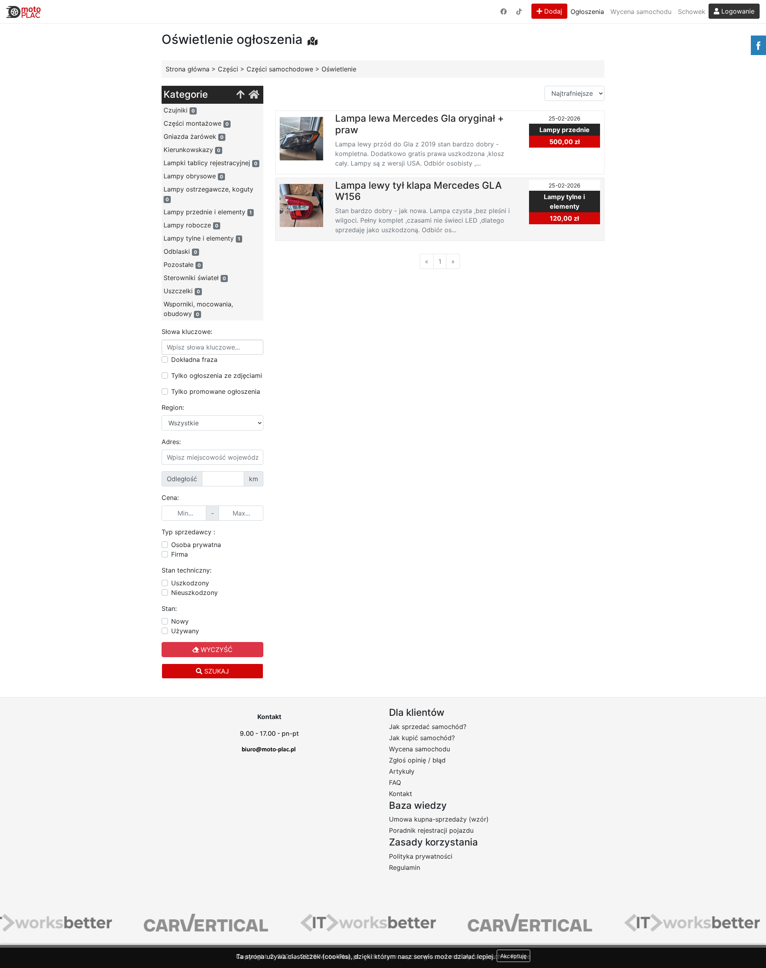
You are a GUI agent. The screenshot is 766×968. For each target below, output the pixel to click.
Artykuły (402, 771)
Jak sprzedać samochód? (427, 727)
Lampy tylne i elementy (202, 238)
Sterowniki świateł (195, 278)
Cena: (170, 498)
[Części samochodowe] (240, 95)
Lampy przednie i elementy (208, 212)
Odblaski (180, 251)
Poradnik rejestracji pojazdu (431, 830)
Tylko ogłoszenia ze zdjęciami (216, 375)
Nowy (180, 621)
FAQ (395, 782)
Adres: (171, 442)
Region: (173, 407)
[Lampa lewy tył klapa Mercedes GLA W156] (301, 205)
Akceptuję (513, 955)
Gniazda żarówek (193, 136)
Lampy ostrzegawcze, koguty (208, 193)
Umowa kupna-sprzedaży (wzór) (439, 819)
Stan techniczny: (186, 570)
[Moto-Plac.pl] (23, 11)
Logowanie (736, 11)
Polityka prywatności (420, 856)
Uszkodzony (190, 583)
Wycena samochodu (640, 12)
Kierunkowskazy (192, 150)
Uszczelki (182, 291)
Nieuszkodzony (194, 593)
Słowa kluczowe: (187, 332)
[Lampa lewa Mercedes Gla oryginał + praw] (301, 138)
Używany (185, 631)
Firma (179, 554)
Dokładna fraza (194, 359)
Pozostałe (182, 265)
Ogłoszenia (587, 12)
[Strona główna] (254, 95)
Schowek (691, 12)
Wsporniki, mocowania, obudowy (198, 309)
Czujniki (179, 110)
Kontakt (400, 794)
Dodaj (552, 11)
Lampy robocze (191, 225)
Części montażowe (196, 123)
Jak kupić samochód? (422, 738)
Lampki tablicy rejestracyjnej (210, 163)
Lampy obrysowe (193, 176)
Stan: (169, 608)
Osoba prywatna (196, 545)
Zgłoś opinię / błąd (417, 760)
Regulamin (404, 867)
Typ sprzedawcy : (188, 532)
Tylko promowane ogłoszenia (215, 391)
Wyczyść (216, 650)
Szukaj (215, 671)
